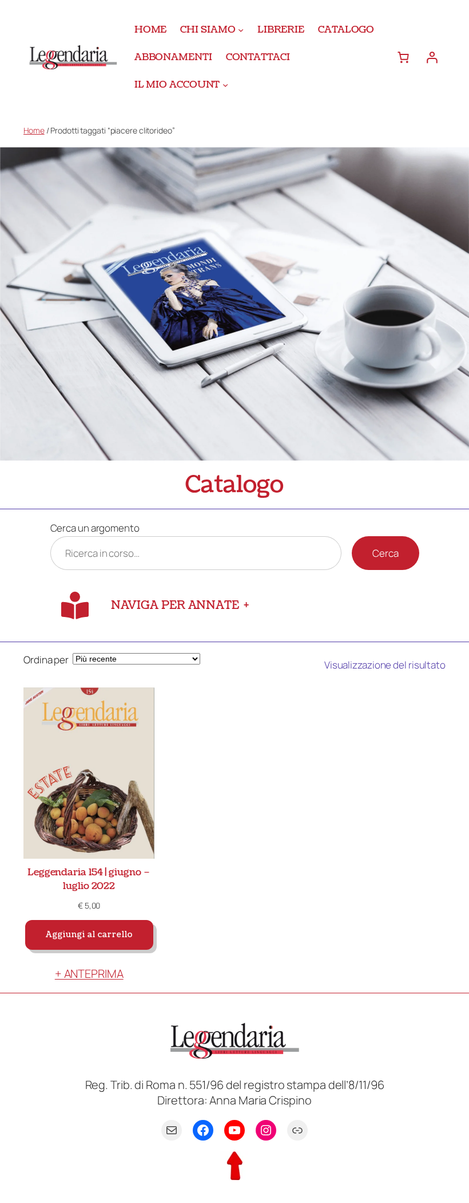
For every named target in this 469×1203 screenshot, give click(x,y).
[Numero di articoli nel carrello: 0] (403, 57)
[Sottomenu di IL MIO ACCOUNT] (225, 84)
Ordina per (46, 659)
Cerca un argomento (95, 527)
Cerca (385, 553)
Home (34, 130)
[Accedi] (432, 57)
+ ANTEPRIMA (89, 973)
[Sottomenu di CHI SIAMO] (241, 30)
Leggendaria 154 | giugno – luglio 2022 (88, 879)
